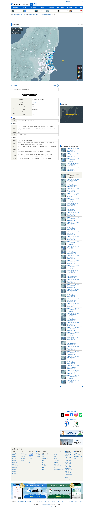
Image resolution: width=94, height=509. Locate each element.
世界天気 (14, 454)
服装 (43, 456)
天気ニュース (78, 7)
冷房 (48, 458)
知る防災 (30, 462)
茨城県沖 (34, 102)
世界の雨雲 (14, 467)
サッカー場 (56, 460)
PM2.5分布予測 (15, 465)
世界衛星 (38, 456)
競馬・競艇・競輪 (58, 465)
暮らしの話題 (77, 454)
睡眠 (43, 469)
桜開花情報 (68, 456)
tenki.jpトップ (69, 1)
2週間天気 (14, 458)
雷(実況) (22, 460)
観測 (24, 7)
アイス (48, 460)
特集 (75, 458)
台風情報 (30, 460)
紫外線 (43, 464)
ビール (48, 462)
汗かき (48, 454)
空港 (55, 456)
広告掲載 (71, 501)
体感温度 (44, 465)
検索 (31, 4)
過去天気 (23, 458)
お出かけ (44, 458)
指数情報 (51, 7)
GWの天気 (68, 459)
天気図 (42, 7)
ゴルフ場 (56, 462)
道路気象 (14, 471)
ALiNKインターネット (30, 501)
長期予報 (14, 460)
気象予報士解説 (77, 453)
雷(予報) (14, 469)
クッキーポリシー (62, 501)
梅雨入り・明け (68, 463)
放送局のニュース (78, 456)
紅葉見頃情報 (68, 469)
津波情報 (30, 456)
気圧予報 (14, 456)
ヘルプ (81, 1)
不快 (48, 456)
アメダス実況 (24, 454)
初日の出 (68, 478)
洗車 (43, 467)
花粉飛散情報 (68, 453)
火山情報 (30, 458)
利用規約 (41, 501)
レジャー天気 (60, 7)
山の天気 (56, 453)
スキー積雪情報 (68, 475)
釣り (55, 467)
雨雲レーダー (15, 462)
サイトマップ (76, 1)
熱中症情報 (68, 466)
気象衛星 (38, 454)
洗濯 (43, 454)
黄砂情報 (14, 473)
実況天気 (23, 456)
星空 (43, 460)
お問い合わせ (78, 501)
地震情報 (31, 454)
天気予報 (15, 7)
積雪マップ (14, 464)
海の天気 (56, 454)
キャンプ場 (56, 464)
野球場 (55, 458)
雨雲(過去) (23, 453)
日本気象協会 (21, 501)
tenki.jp (16, 4)
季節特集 (69, 7)
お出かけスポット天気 (59, 469)
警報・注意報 (31, 453)
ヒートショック (68, 472)
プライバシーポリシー (50, 501)
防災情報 (33, 7)
